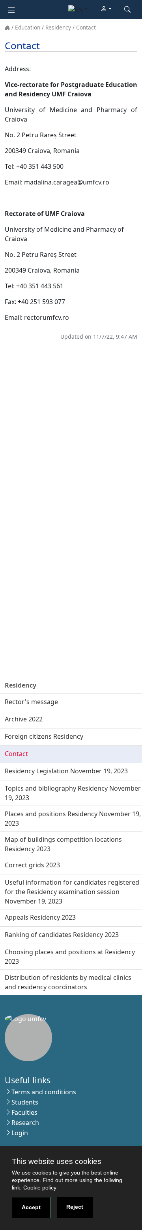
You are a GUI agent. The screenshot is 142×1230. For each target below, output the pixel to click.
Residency (58, 27)
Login (19, 1133)
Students (24, 1102)
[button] (106, 9)
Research (25, 1122)
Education (27, 27)
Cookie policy (39, 1187)
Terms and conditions (43, 1092)
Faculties (24, 1112)
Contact (86, 27)
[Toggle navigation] (11, 9)
